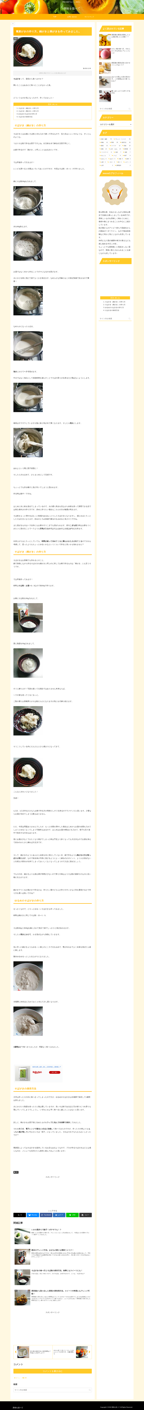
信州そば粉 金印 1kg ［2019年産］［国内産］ (45, 1066)
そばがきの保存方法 (25, 117)
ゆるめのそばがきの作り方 (27, 114)
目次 (50, 104)
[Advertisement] (52, 1192)
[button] (85, 1215)
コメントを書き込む (53, 1371)
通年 (17, 1172)
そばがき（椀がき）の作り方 (28, 111)
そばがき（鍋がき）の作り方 (28, 108)
